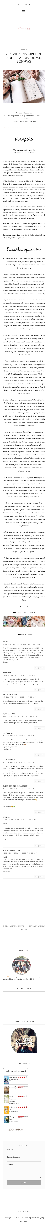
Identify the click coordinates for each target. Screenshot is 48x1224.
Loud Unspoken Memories (12, 1098)
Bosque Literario (11, 850)
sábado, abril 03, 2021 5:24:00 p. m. (19, 820)
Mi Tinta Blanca (11, 694)
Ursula (6, 817)
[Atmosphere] (6, 1080)
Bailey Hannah (14, 1121)
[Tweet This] (20, 606)
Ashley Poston (14, 1111)
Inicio (24, 930)
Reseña (24, 50)
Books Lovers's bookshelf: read (15, 1072)
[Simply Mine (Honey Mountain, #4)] (6, 1090)
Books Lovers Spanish (27, 1217)
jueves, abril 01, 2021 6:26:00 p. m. (19, 789)
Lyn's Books (8, 733)
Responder (39, 668)
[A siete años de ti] (6, 1110)
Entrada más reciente (13, 926)
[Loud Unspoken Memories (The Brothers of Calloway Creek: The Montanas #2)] (6, 1099)
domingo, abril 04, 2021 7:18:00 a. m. (20, 853)
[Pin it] (27, 606)
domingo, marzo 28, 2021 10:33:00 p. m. (22, 644)
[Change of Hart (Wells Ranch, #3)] (6, 1119)
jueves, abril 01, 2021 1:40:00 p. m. (19, 762)
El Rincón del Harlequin (15, 786)
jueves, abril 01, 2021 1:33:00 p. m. (19, 736)
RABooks (7, 673)
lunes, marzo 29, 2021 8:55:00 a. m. (19, 675)
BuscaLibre (31, 121)
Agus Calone (9, 714)
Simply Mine (13, 1087)
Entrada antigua (37, 926)
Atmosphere (13, 1077)
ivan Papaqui (9, 760)
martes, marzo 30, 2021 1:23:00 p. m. (20, 716)
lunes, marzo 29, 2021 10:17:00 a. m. (20, 697)
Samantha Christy (14, 1103)
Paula (6, 641)
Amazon (23, 121)
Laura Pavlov (13, 1089)
